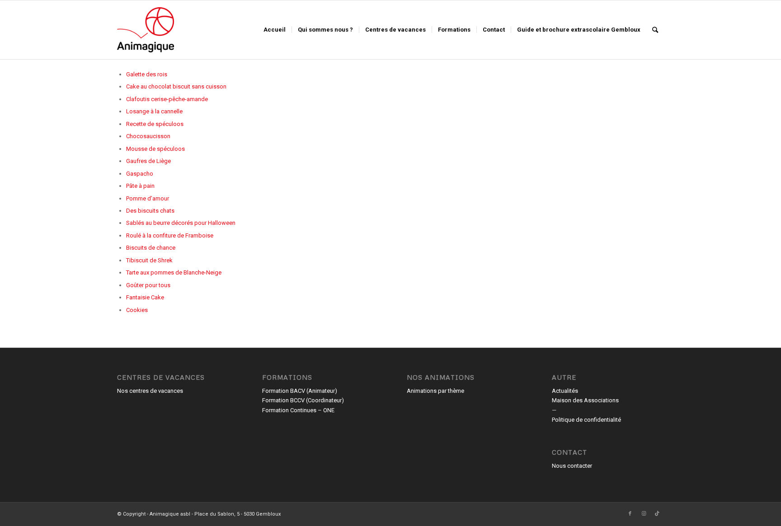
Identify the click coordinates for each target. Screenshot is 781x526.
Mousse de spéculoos (155, 148)
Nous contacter (572, 465)
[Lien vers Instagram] (643, 514)
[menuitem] (275, 29)
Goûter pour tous (148, 285)
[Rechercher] (655, 29)
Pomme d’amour (147, 198)
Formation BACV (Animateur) (299, 390)
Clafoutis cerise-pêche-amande (167, 99)
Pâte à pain (140, 185)
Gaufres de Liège (148, 161)
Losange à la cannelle (154, 111)
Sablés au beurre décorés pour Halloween (180, 222)
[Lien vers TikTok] (657, 514)
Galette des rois (146, 74)
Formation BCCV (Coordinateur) (303, 400)
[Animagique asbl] (145, 29)
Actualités (565, 390)
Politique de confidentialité (586, 419)
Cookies (137, 310)
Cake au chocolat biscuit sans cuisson (176, 86)
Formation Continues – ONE (298, 410)
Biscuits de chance (150, 247)
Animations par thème (435, 390)
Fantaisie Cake (145, 297)
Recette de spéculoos (154, 124)
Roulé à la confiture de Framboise (169, 235)
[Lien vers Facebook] (630, 514)
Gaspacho (139, 173)
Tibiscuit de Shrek (149, 260)
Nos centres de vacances (150, 390)
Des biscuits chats (150, 210)
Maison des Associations (585, 400)
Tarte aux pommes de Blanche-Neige (173, 272)
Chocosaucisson (148, 136)
